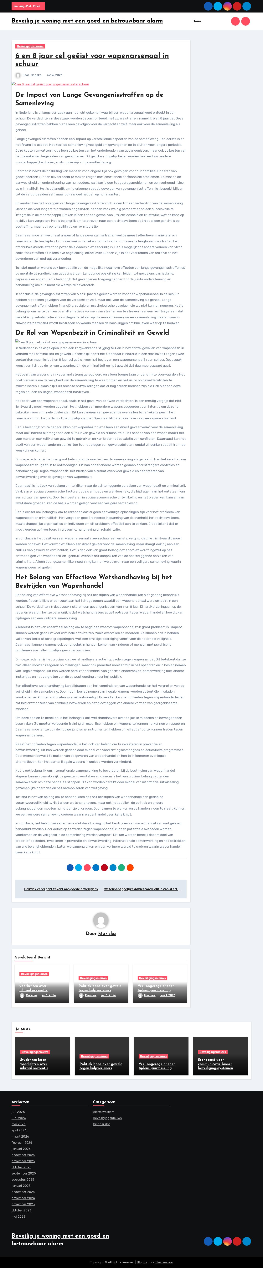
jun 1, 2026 (108, 995)
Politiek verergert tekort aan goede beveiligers (61, 889)
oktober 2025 (21, 1167)
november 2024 (23, 1198)
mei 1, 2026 (167, 995)
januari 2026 (21, 1149)
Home (197, 21)
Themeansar (164, 1262)
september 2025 (24, 1173)
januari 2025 (21, 1186)
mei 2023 (18, 1216)
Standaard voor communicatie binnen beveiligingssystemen (215, 1064)
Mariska (36, 75)
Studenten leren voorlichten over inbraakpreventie (33, 986)
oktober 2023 (21, 1210)
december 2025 (23, 1155)
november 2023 (23, 1204)
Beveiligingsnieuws (30, 46)
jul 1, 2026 (49, 995)
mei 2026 (19, 1124)
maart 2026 (20, 1136)
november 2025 (23, 1161)
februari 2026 (22, 1142)
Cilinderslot (101, 1124)
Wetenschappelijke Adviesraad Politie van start (141, 889)
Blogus (142, 1262)
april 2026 (19, 1130)
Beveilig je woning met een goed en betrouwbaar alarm (87, 21)
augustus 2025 (23, 1179)
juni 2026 (19, 1118)
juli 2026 (18, 1112)
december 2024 (23, 1192)
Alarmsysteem (103, 1112)
